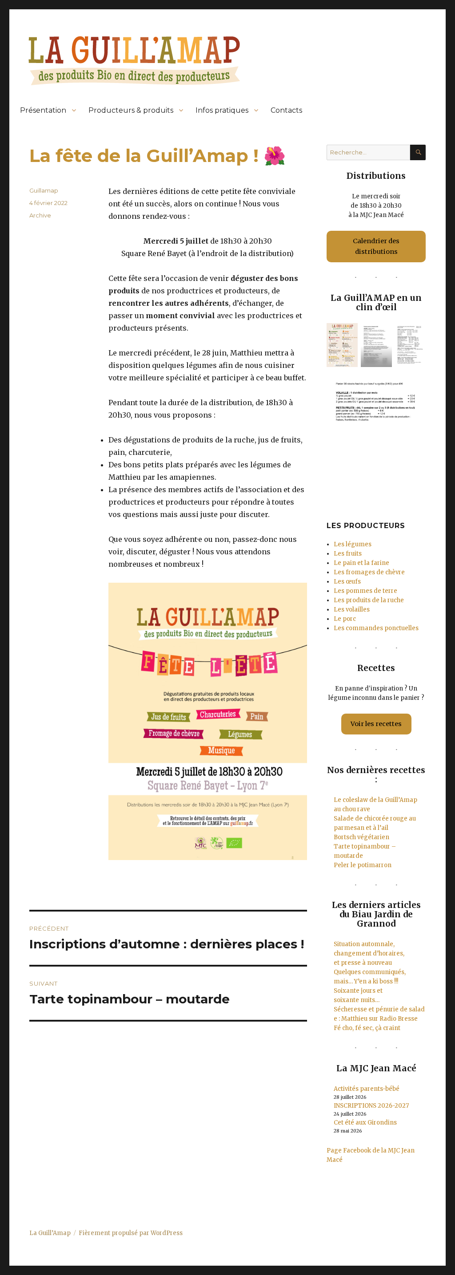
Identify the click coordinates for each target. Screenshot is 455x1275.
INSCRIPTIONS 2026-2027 (371, 1105)
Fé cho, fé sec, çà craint (367, 1028)
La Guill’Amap (50, 1233)
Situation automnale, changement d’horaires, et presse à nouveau (369, 953)
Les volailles (352, 609)
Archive (40, 215)
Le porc (345, 619)
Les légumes (352, 544)
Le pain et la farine (361, 563)
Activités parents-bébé (366, 1089)
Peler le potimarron (362, 865)
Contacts (286, 110)
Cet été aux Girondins (365, 1122)
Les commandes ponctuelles (376, 628)
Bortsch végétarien (361, 837)
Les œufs (347, 581)
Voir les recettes (376, 724)
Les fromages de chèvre (369, 572)
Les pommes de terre (365, 591)
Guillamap (43, 190)
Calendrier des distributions (376, 246)
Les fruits (348, 553)
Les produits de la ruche (369, 600)
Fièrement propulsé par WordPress (131, 1233)
